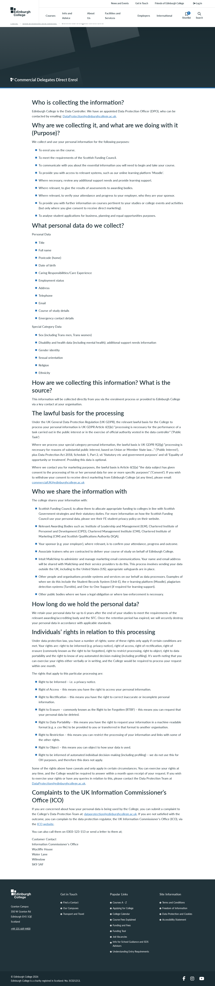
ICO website (45, 824)
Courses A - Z (120, 902)
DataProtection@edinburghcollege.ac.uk (89, 116)
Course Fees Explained (124, 919)
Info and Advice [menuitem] (67, 15)
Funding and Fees (122, 925)
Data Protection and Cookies (177, 913)
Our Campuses (70, 908)
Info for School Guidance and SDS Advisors (130, 943)
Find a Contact (70, 902)
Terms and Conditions (173, 902)
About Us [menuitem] (91, 15)
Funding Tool (119, 931)
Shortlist (186, 15)
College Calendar (121, 913)
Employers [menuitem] (144, 15)
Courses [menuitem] (50, 15)
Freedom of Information (174, 908)
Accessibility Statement (174, 919)
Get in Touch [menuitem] (141, 3)
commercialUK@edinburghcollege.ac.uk (58, 482)
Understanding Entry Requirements (131, 951)
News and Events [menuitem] (120, 3)
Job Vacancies (120, 936)
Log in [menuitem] (199, 3)
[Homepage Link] (33, 894)
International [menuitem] (164, 15)
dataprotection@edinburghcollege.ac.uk (110, 814)
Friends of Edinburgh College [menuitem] (169, 3)
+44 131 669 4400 (20, 928)
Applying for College (123, 908)
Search (199, 17)
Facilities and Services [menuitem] (112, 15)
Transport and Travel (73, 913)
